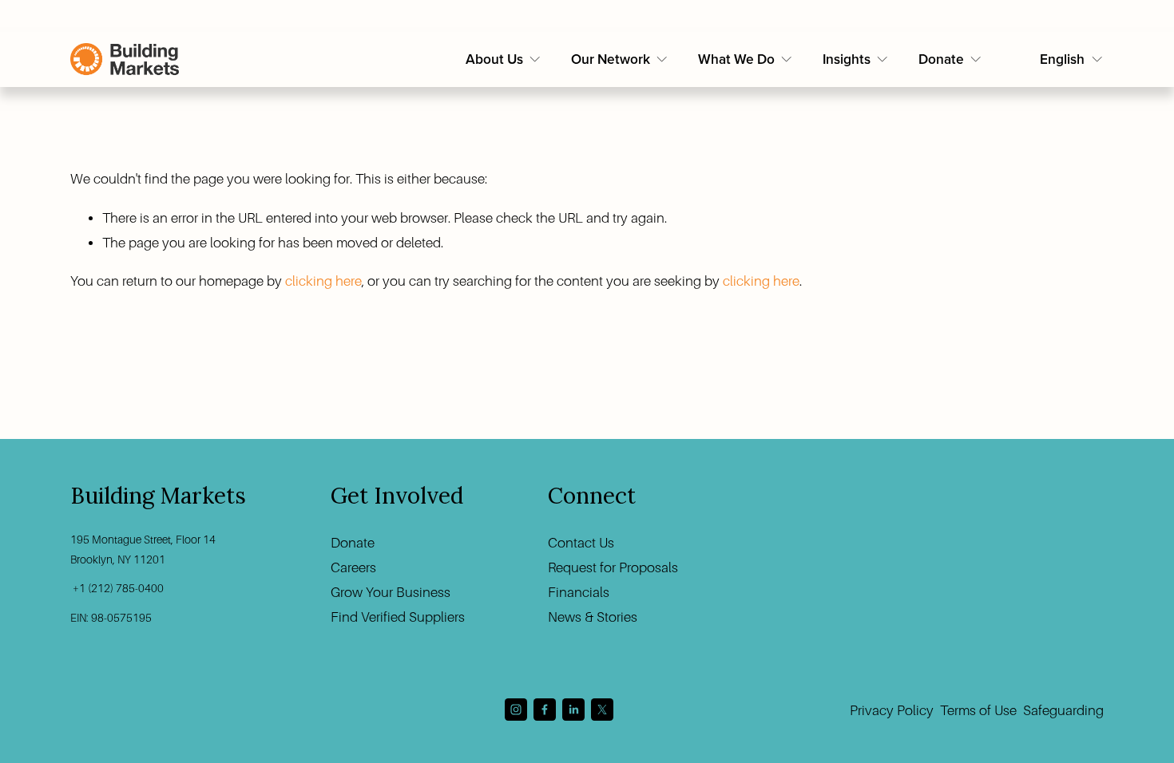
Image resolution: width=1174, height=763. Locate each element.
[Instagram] (516, 709)
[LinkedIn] (573, 709)
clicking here (323, 281)
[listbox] (1071, 60)
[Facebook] (544, 709)
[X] (602, 709)
